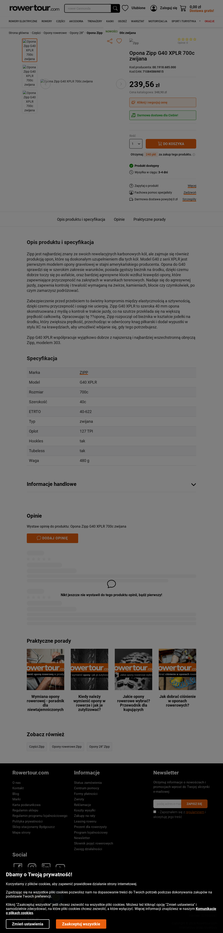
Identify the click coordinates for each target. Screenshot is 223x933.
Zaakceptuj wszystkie (81, 924)
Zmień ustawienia (27, 924)
